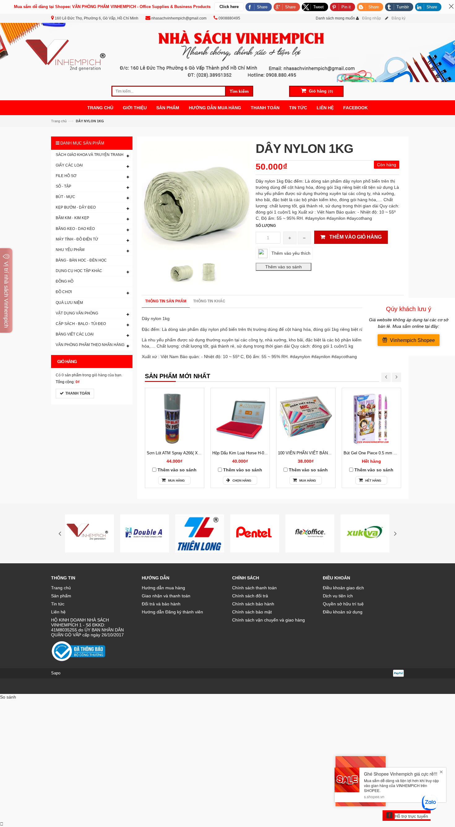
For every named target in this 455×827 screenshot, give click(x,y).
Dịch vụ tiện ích (338, 595)
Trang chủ (59, 121)
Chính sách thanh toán (254, 587)
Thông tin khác (209, 301)
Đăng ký (398, 18)
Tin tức (57, 603)
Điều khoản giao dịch (343, 587)
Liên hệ (58, 611)
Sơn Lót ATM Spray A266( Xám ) (176, 453)
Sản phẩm (61, 595)
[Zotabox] (1, 823)
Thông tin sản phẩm (165, 301)
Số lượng (266, 225)
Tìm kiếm (239, 91)
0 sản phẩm (71, 375)
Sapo (55, 673)
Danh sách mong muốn (335, 18)
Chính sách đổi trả (250, 595)
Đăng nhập (371, 18)
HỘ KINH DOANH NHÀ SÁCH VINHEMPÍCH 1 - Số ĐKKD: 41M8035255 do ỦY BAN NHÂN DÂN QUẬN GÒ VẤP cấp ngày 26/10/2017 (87, 627)
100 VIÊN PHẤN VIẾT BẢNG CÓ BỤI (312, 453)
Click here (229, 6)
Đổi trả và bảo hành (161, 603)
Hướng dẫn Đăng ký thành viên (172, 611)
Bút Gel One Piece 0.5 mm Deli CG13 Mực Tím (387, 453)
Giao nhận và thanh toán (166, 595)
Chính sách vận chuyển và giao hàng (268, 619)
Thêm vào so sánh (177, 469)
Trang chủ (61, 587)
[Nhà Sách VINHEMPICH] (227, 52)
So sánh (8, 697)
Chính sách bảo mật (252, 611)
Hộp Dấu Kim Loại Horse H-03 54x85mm (248, 453)
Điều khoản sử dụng (342, 611)
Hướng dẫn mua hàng (163, 587)
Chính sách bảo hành (253, 603)
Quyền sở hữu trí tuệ (343, 603)
